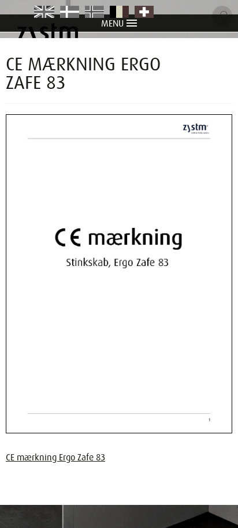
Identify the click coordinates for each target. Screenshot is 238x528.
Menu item (45, 13)
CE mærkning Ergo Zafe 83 (55, 457)
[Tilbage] (217, 59)
